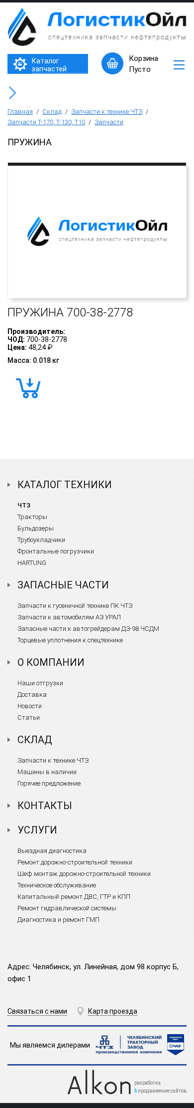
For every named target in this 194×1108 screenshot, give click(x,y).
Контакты (44, 806)
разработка (147, 1083)
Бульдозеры (35, 528)
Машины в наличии (47, 772)
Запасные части (63, 585)
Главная (20, 111)
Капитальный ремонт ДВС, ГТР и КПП (73, 896)
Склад (52, 111)
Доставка (32, 694)
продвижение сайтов (162, 1091)
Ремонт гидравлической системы (66, 908)
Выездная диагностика (52, 850)
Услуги (37, 830)
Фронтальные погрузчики (55, 551)
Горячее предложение (49, 783)
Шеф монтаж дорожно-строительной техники (84, 873)
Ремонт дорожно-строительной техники (74, 862)
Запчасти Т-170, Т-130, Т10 (46, 122)
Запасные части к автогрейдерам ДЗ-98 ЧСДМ (88, 628)
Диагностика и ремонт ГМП (58, 919)
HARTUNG (31, 562)
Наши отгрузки (40, 683)
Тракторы (32, 517)
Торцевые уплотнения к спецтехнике (70, 640)
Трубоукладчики (41, 540)
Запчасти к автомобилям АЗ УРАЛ (69, 617)
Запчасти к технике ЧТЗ (106, 111)
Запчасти (109, 122)
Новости (29, 706)
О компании (51, 662)
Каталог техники (64, 485)
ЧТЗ (23, 505)
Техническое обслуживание (56, 885)
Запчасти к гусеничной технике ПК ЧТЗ (74, 605)
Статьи (28, 717)
